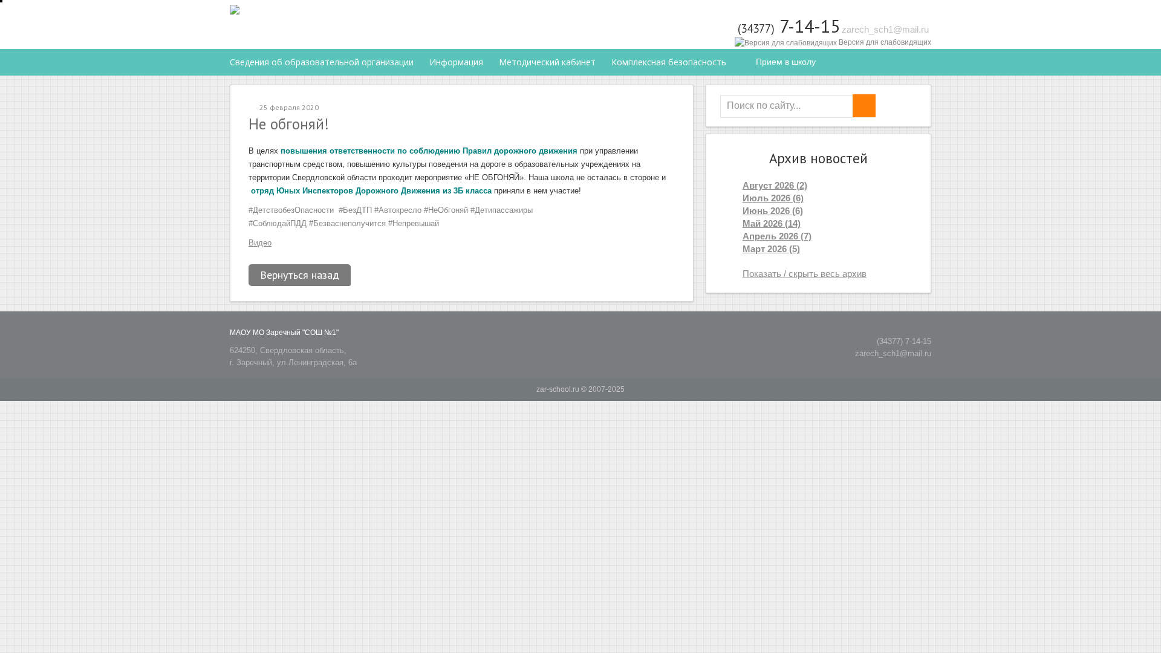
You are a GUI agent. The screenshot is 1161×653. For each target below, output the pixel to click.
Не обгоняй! (289, 124)
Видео (260, 242)
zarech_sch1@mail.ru (885, 29)
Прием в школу (786, 62)
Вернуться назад (299, 275)
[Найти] (864, 105)
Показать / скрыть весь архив (805, 273)
